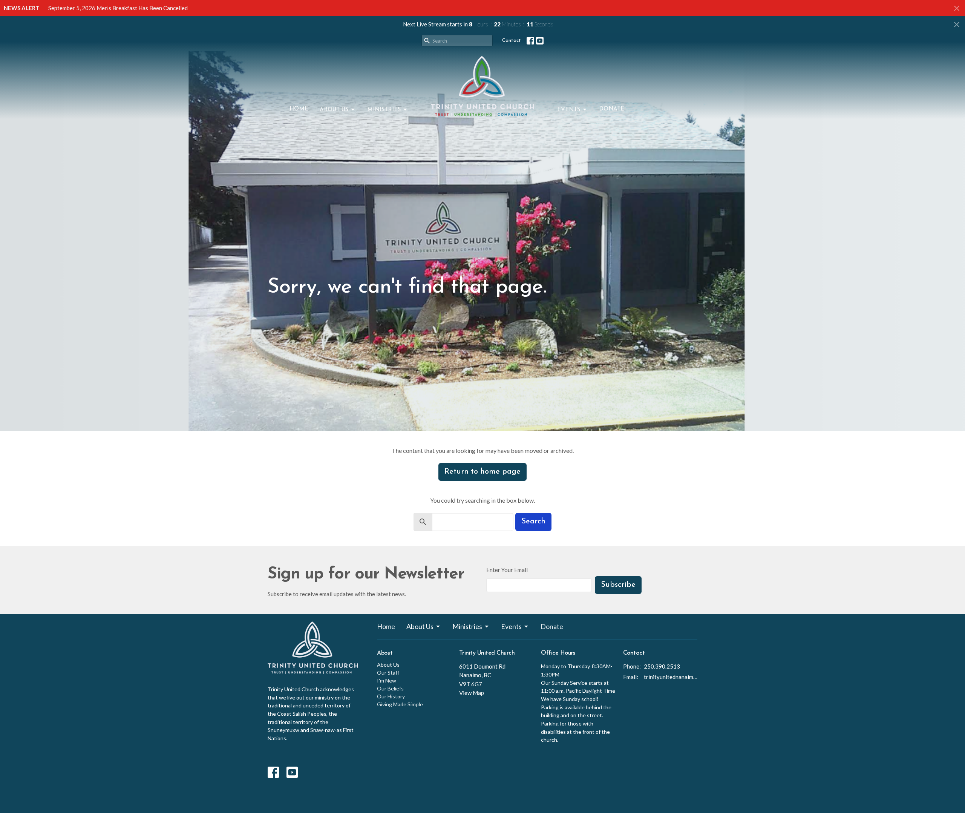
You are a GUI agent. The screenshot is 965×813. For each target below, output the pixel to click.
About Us (334, 110)
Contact (511, 40)
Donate (611, 109)
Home (299, 109)
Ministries (384, 110)
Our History (391, 696)
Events (568, 110)
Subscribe (618, 585)
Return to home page (482, 472)
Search (533, 521)
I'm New (386, 680)
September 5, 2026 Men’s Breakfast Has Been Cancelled (118, 8)
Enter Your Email (507, 569)
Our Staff (388, 672)
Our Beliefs (390, 688)
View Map (471, 692)
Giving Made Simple (400, 704)
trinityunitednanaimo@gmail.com (671, 676)
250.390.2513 (662, 666)
